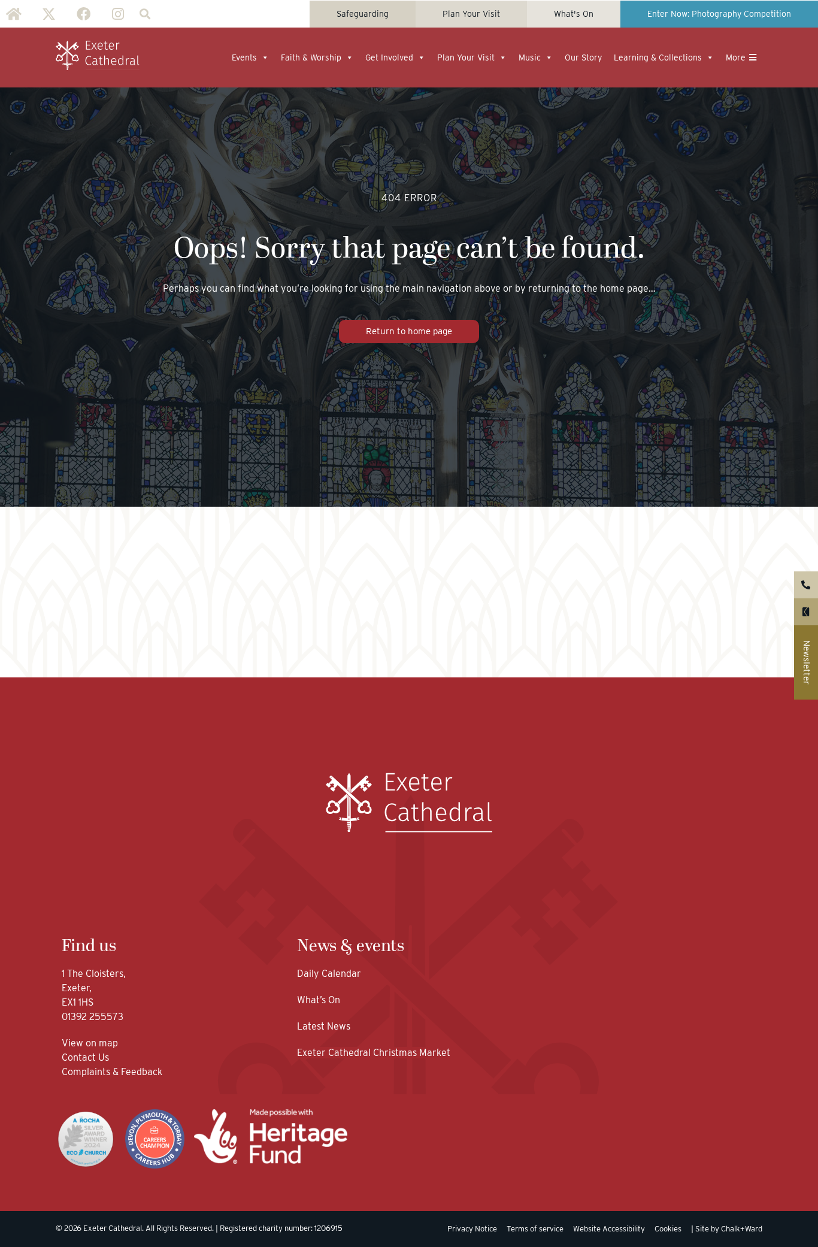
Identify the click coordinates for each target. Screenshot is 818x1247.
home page (624, 288)
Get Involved (389, 57)
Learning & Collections (658, 57)
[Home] (14, 14)
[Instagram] (118, 14)
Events (244, 57)
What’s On (318, 1000)
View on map (90, 1043)
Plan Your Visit (466, 57)
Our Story (583, 57)
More (736, 57)
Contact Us (86, 1057)
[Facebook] (83, 14)
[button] (144, 14)
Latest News (323, 1026)
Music (530, 57)
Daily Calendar (329, 973)
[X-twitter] (48, 14)
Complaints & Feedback (112, 1071)
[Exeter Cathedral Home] (98, 56)
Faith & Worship (311, 57)
